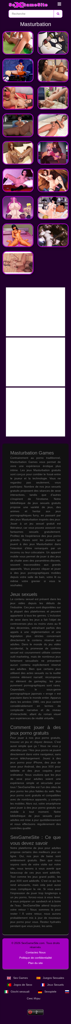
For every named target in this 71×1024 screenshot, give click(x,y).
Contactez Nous (36, 952)
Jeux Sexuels (55, 984)
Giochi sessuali (20, 991)
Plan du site (35, 963)
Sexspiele (50, 991)
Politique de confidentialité (35, 957)
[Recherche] (58, 14)
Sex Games (20, 977)
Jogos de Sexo (23, 984)
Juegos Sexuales (53, 977)
